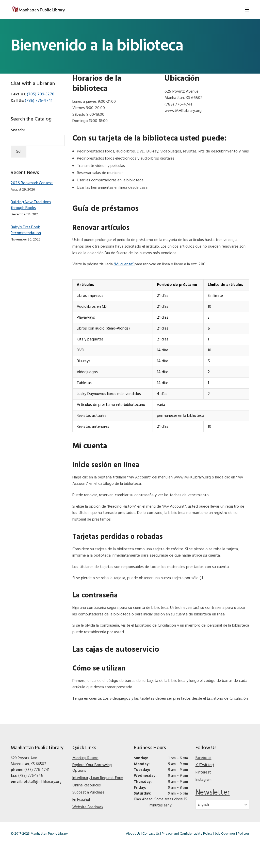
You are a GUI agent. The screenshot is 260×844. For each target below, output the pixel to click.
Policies (243, 834)
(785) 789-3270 (40, 94)
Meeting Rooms (85, 758)
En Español (81, 800)
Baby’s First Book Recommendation (26, 230)
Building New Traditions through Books (31, 205)
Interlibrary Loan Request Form (97, 778)
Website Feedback (87, 807)
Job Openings (225, 834)
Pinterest (203, 772)
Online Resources (86, 785)
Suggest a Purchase (88, 792)
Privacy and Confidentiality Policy (187, 834)
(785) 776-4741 (38, 100)
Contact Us (150, 834)
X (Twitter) (205, 765)
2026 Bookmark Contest (32, 183)
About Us (133, 834)
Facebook (204, 758)
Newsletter (213, 792)
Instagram (204, 780)
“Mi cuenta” (124, 264)
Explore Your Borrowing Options (92, 768)
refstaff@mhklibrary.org (42, 782)
